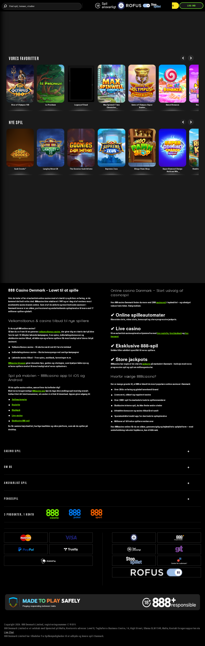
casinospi (161, 302)
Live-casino (17, 415)
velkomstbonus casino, (50, 331)
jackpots (146, 364)
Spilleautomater (19, 399)
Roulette (16, 404)
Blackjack (16, 410)
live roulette (163, 333)
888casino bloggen (17, 363)
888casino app (38, 391)
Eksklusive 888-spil (21, 420)
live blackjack (176, 333)
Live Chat (9, 632)
